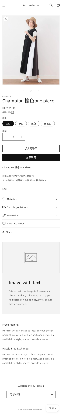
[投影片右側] (37, 90)
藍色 (33, 123)
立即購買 (31, 157)
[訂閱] (51, 394)
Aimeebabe (27, 409)
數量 (4, 130)
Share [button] (9, 232)
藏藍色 (47, 123)
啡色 (21, 123)
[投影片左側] (24, 90)
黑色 (8, 123)
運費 (12, 112)
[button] (3, 5)
